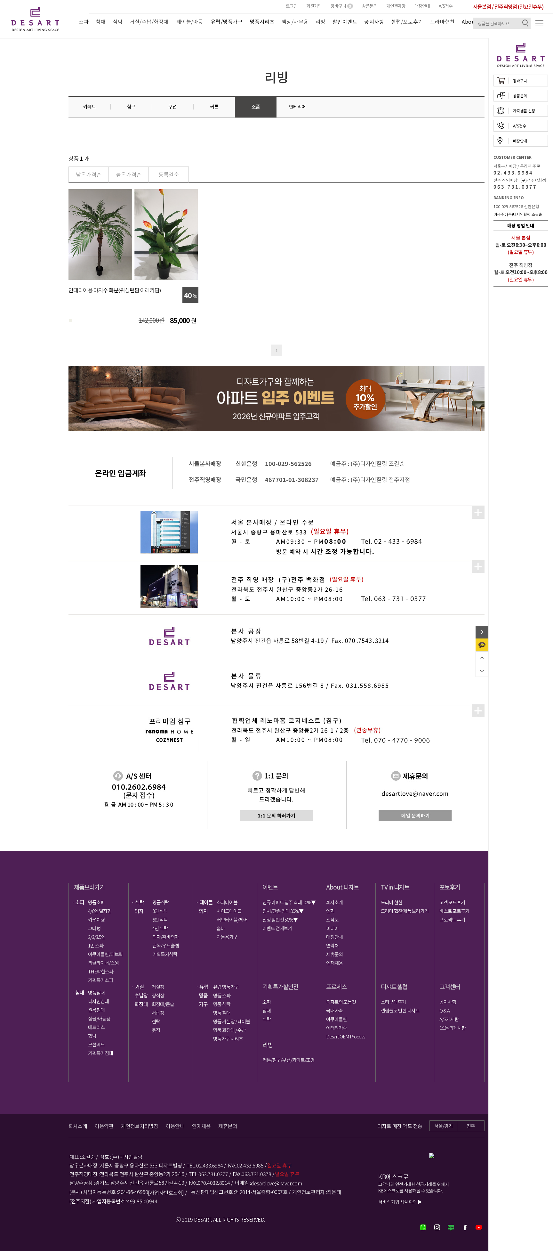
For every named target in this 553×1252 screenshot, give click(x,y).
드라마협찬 (442, 21)
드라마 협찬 (391, 902)
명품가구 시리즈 (228, 1038)
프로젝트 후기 (452, 919)
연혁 (330, 910)
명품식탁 (160, 902)
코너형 (94, 928)
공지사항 (447, 1001)
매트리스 (96, 1027)
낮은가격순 (88, 174)
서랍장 (158, 1012)
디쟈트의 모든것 (341, 1001)
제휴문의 (334, 954)
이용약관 (104, 1126)
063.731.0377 (515, 186)
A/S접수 (446, 6)
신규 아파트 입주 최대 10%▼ (289, 902)
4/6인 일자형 (99, 910)
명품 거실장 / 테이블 (230, 1021)
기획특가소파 (100, 980)
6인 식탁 (160, 919)
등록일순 (168, 174)
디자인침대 (98, 1001)
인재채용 (334, 962)
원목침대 (96, 1009)
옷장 (156, 1030)
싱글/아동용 (99, 1018)
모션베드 (96, 1044)
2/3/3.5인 (96, 936)
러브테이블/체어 (232, 919)
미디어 (332, 928)
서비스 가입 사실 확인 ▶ (400, 1202)
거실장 (158, 986)
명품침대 (96, 992)
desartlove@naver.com (276, 1183)
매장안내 (422, 6)
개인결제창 (395, 6)
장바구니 (341, 6)
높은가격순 (128, 174)
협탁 (92, 1035)
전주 (471, 1125)
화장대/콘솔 (163, 1004)
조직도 (332, 919)
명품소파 (96, 902)
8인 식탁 (160, 910)
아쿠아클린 (336, 1019)
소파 (84, 21)
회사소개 (334, 902)
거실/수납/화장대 (149, 21)
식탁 (118, 21)
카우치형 (96, 919)
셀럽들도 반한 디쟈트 (400, 1010)
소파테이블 (227, 902)
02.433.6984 (513, 172)
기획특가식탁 (164, 954)
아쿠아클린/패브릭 (105, 954)
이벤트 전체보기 (277, 928)
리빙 (320, 21)
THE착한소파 (100, 971)
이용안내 (175, 1126)
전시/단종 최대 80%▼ (282, 910)
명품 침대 (221, 1012)
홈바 (221, 928)
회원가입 (314, 6)
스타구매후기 (393, 1001)
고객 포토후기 (452, 902)
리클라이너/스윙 (103, 962)
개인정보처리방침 (139, 1126)
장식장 (158, 995)
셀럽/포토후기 (407, 21)
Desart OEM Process (345, 1036)
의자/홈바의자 (165, 936)
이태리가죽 (336, 1027)
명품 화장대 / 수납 (229, 1030)
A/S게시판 (449, 1019)
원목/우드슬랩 (165, 945)
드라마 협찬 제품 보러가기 (405, 910)
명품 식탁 (221, 1004)
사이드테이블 (229, 910)
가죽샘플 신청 (524, 110)
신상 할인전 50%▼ (280, 919)
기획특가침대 (100, 1053)
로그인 (291, 6)
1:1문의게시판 (452, 1027)
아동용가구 (227, 936)
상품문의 (369, 6)
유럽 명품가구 (226, 986)
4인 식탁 (160, 928)
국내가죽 (334, 1010)
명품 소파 (221, 995)
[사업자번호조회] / (167, 1192)
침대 (101, 21)
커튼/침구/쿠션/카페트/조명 (288, 1059)
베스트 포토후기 (454, 910)
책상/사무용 (295, 21)
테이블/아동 (189, 21)
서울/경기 (443, 1125)
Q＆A (444, 1010)
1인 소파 (95, 945)
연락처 (332, 945)
